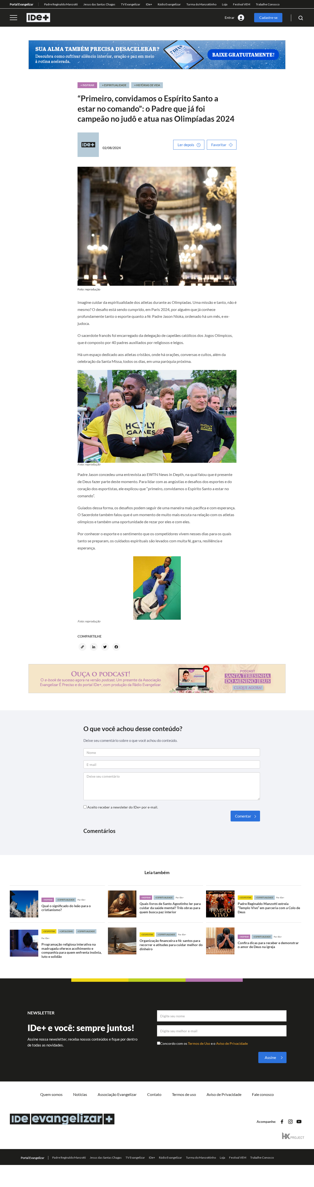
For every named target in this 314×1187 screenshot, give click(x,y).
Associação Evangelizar (117, 1094)
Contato (154, 1094)
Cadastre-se (268, 17)
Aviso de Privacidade (232, 1043)
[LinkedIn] (94, 647)
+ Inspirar (87, 85)
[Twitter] (105, 647)
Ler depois (186, 144)
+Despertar (245, 897)
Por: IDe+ (82, 900)
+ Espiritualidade (114, 85)
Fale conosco (263, 1094)
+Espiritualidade (66, 900)
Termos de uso (184, 1094)
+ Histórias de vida (147, 85)
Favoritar (218, 144)
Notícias (80, 1094)
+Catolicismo (66, 931)
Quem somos (51, 1094)
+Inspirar (47, 900)
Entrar (230, 17)
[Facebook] (117, 647)
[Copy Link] (83, 647)
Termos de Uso (199, 1043)
